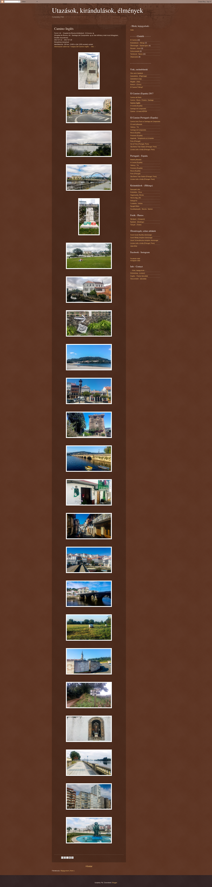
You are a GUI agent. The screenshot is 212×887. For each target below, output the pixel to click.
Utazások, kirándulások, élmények (97, 10)
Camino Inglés (135, 103)
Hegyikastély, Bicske (137, 195)
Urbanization (134, 57)
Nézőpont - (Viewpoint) (137, 219)
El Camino (133, 40)
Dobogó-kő (133, 201)
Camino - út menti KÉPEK (138, 111)
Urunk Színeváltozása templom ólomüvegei (144, 240)
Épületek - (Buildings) (137, 222)
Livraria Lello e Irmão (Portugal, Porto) (142, 149)
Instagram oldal (135, 260)
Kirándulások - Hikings (137, 43)
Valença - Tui (134, 127)
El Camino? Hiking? (136, 87)
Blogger (114, 882)
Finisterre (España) (136, 135)
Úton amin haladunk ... (137, 73)
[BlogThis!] (65, 858)
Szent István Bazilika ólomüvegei (141, 235)
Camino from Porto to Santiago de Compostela (145, 121)
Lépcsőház (133, 246)
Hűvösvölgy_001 (135, 198)
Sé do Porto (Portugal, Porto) (139, 144)
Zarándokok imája (136, 79)
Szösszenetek (134, 51)
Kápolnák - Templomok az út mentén (142, 138)
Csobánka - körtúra (136, 203)
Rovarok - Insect (135, 48)
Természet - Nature (136, 54)
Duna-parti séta (135, 189)
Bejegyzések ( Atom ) (67, 871)
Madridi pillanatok (135, 159)
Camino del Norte (135, 97)
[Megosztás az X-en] (67, 858)
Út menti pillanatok (136, 124)
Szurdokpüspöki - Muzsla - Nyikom (141, 209)
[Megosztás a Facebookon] (70, 858)
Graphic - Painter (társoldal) (139, 276)
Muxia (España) (135, 133)
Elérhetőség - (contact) (137, 273)
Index (132, 30)
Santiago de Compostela (138, 108)
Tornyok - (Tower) (135, 225)
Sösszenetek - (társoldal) (138, 279)
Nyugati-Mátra (134, 206)
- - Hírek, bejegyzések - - (138, 270)
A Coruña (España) (136, 106)
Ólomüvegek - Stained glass (139, 45)
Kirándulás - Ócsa (136, 192)
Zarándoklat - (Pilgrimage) (138, 76)
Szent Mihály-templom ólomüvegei (141, 237)
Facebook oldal (135, 258)
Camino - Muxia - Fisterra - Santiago (141, 100)
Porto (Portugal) (135, 141)
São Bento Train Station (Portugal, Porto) (143, 147)
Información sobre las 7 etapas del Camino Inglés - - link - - (75, 46)
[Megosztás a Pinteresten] (72, 858)
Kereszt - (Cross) (135, 84)
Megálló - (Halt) (135, 82)
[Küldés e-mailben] (62, 858)
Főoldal (89, 866)
